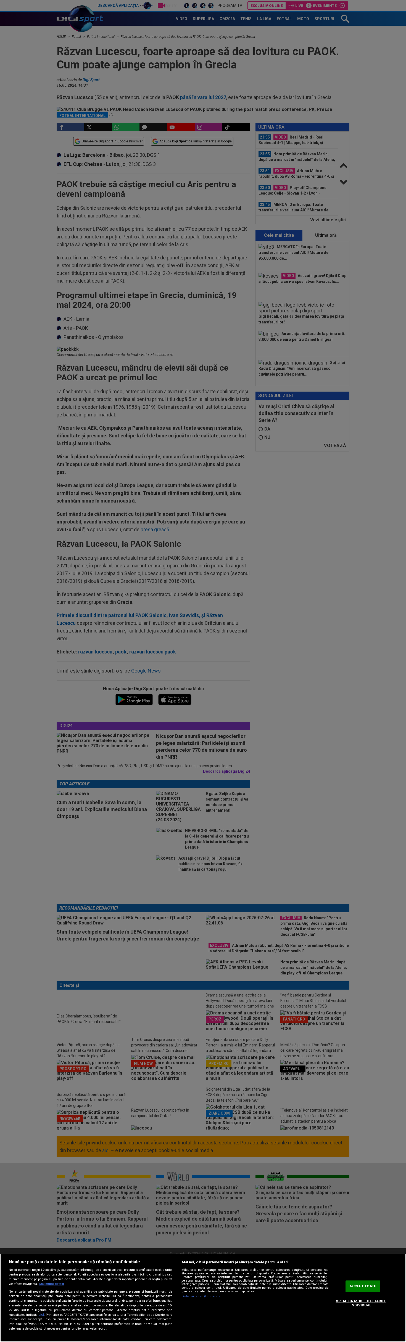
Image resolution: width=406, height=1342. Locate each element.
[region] (203, 1298)
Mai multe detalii (51, 1284)
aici (41, 1315)
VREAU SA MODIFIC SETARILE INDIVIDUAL (361, 1303)
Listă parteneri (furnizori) (200, 1296)
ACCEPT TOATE (362, 1286)
